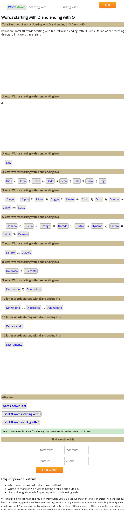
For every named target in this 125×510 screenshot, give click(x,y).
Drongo (45, 226)
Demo (36, 181)
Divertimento (14, 344)
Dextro (80, 226)
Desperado (13, 289)
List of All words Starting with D (22, 414)
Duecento (31, 271)
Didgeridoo (13, 308)
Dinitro (10, 252)
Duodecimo (34, 289)
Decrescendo (14, 326)
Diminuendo (54, 308)
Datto (21, 207)
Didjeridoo (33, 308)
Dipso (25, 199)
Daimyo (23, 234)
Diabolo (26, 252)
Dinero (114, 226)
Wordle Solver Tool (14, 406)
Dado (50, 181)
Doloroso (12, 271)
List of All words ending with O (21, 422)
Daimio (7, 234)
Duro (89, 181)
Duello (29, 226)
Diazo (85, 199)
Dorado (63, 226)
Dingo (10, 199)
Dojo (102, 181)
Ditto (99, 199)
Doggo (55, 199)
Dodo (22, 181)
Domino (12, 226)
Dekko (70, 199)
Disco (39, 199)
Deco (63, 181)
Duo (8, 162)
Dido (9, 181)
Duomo (114, 199)
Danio (6, 207)
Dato (77, 181)
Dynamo (97, 226)
